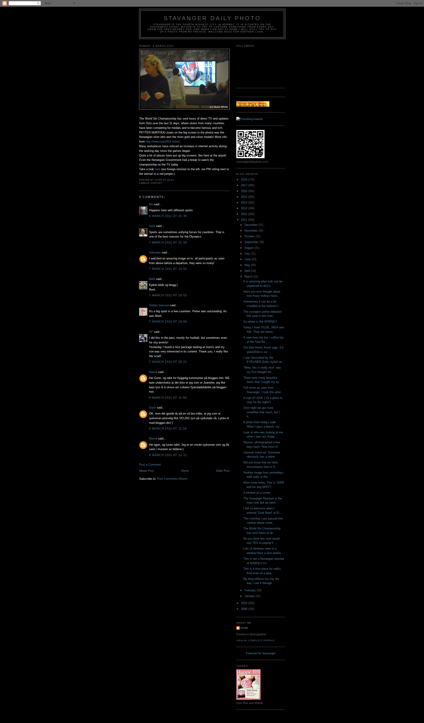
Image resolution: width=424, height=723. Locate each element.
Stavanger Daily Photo (212, 18)
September (251, 242)
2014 (244, 202)
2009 (244, 609)
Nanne (153, 372)
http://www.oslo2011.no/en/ (163, 141)
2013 (244, 208)
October (250, 236)
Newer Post (146, 470)
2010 (244, 603)
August (249, 247)
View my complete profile (255, 640)
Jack (152, 226)
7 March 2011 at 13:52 (168, 268)
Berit (152, 279)
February (250, 590)
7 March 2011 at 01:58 (168, 242)
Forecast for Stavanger (260, 653)
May (247, 265)
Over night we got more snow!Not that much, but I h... (261, 412)
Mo (151, 204)
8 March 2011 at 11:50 (168, 397)
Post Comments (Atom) (172, 478)
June (248, 259)
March (248, 276)
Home (185, 470)
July (247, 253)
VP (151, 331)
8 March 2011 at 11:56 (168, 428)
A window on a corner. (257, 492)
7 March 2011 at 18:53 (168, 295)
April (247, 270)
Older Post (223, 470)
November (251, 230)
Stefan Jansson (159, 305)
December (251, 224)
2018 (244, 179)
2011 (244, 219)
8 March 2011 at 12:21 (168, 455)
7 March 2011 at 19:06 (168, 321)
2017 (244, 185)
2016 (244, 191)
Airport (156, 183)
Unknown (155, 252)
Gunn (152, 407)
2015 (244, 196)
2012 (244, 214)
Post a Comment (150, 464)
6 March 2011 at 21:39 (168, 216)
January (250, 596)
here (157, 169)
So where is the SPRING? (260, 321)
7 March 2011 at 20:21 (168, 361)
